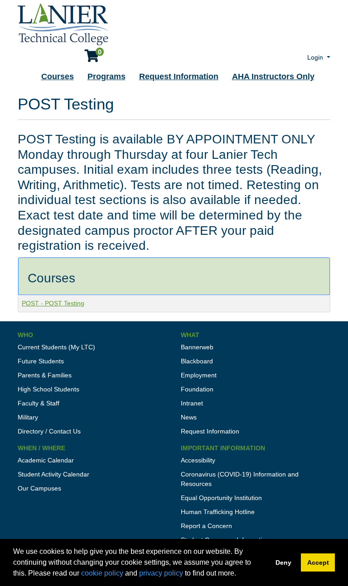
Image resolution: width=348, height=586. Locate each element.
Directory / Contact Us (49, 431)
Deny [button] (283, 562)
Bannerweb (197, 347)
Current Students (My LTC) (56, 347)
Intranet (192, 403)
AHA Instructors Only (273, 76)
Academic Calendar (46, 460)
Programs (106, 76)
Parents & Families (45, 375)
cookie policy (102, 573)
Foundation (197, 389)
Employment (199, 375)
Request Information (178, 76)
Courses (57, 76)
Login (316, 57)
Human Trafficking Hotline (218, 511)
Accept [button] (318, 562)
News (189, 417)
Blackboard (197, 361)
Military (28, 417)
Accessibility (198, 460)
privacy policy (161, 573)
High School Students (48, 389)
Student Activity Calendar (53, 474)
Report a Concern (206, 525)
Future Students (41, 361)
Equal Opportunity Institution (221, 497)
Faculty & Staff (38, 403)
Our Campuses (39, 488)
